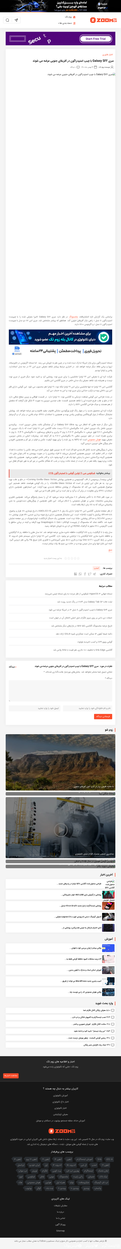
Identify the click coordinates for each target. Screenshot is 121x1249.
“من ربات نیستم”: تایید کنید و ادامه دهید (90, 1031)
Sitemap (60, 1231)
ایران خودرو (34, 1165)
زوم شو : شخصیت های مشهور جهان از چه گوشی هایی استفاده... (86, 864)
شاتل (42, 1177)
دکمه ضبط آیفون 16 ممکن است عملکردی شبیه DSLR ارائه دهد (84, 634)
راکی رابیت (78, 1177)
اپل (46, 1165)
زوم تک (68, 17)
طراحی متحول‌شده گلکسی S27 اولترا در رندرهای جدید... (79, 883)
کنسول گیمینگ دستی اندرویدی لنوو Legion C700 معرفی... (77, 916)
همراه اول (60, 1183)
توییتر (34, 1171)
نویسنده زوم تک (104, 67)
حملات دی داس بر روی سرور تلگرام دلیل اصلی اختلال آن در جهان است (80, 618)
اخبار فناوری (107, 55)
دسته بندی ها (66, 23)
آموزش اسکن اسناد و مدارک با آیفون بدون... (84, 970)
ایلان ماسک (103, 1171)
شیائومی (31, 1177)
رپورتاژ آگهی (60, 1225)
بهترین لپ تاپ (72, 1171)
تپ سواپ (22, 1171)
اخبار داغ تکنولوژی (60, 1102)
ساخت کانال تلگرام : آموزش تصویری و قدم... (89, 1024)
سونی (51, 1177)
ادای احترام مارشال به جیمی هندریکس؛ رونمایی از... (81, 927)
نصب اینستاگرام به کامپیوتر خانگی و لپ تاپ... (88, 1017)
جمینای (91, 1177)
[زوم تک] (103, 20)
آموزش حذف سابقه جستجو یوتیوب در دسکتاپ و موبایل (60, 1121)
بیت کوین (56, 1171)
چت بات (49, 1188)
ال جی (84, 1165)
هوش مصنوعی (94, 440)
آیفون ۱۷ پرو (31, 1159)
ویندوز (86, 1188)
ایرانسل (21, 1165)
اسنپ (96, 568)
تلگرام (44, 1171)
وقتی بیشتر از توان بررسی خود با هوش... (85, 948)
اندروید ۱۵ (71, 1165)
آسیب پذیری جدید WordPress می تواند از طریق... (80, 981)
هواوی (48, 1183)
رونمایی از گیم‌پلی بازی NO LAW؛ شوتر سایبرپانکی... (81, 894)
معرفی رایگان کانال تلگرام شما (94, 1010)
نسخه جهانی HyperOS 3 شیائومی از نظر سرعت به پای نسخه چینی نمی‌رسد (78, 594)
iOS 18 (110, 1159)
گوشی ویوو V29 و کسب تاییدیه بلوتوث (94, 642)
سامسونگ (73, 317)
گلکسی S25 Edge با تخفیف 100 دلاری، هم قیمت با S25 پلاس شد (82, 650)
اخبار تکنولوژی (60, 1108)
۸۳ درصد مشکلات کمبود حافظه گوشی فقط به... (83, 959)
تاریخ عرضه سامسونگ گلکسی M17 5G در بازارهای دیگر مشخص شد (81, 626)
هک (20, 1183)
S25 (99, 1159)
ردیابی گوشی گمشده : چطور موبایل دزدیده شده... (86, 1038)
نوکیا (72, 1183)
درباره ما (60, 1212)
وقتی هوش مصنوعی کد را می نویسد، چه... (84, 992)
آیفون (69, 1159)
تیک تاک (103, 1177)
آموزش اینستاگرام (84, 1159)
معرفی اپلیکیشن (60, 1114)
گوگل (39, 1188)
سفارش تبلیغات (60, 1206)
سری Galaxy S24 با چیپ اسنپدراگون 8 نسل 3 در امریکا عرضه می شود (80, 610)
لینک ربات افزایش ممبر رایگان (95, 1045)
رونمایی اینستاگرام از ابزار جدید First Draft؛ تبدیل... (80, 905)
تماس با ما (60, 1218)
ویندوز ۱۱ (62, 1188)
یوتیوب (29, 1188)
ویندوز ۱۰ (75, 1188)
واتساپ (97, 1188)
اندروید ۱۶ (57, 1165)
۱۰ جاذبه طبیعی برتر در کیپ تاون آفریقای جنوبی (94, 786)
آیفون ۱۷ (45, 1159)
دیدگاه (108, 678)
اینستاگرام (88, 1171)
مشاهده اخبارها (10, 1075)
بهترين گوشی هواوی (105, 859)
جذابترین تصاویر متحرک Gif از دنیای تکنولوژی (94, 854)
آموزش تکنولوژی (60, 1096)
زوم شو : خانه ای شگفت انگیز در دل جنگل (96, 791)
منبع (110, 550)
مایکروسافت (84, 1183)
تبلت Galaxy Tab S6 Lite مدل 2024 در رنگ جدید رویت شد (84, 602)
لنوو (21, 1177)
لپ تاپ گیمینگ (101, 1183)
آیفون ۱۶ (58, 1159)
